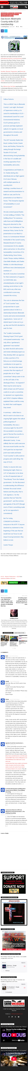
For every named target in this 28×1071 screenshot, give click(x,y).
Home (2, 10)
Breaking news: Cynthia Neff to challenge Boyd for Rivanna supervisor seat (21, 601)
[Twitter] (5, 30)
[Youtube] (18, 1017)
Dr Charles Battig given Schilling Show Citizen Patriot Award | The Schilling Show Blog (15, 790)
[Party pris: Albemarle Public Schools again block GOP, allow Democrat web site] (14, 638)
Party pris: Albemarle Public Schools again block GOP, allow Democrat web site (14, 643)
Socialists (3, 71)
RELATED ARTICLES (8, 632)
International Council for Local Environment (11, 58)
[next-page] (15, 648)
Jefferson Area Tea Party (9, 86)
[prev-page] (13, 648)
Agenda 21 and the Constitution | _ (14, 743)
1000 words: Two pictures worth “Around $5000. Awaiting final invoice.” (4, 643)
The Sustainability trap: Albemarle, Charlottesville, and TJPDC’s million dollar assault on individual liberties (7, 602)
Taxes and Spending (5, 15)
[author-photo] (14, 613)
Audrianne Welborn (5, 578)
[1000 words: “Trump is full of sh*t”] (23, 638)
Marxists (8, 71)
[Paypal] (12, 1017)
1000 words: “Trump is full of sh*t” (22, 642)
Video (12, 15)
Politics (16, 14)
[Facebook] (2, 30)
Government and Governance (7, 14)
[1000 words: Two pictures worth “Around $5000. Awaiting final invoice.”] (5, 638)
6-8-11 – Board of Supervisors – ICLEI (10, 576)
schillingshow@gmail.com (17, 1013)
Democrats (22, 71)
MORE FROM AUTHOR (19, 632)
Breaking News (7, 10)
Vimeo (13, 578)
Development (11, 13)
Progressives (14, 71)
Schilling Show (5, 26)
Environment (18, 13)
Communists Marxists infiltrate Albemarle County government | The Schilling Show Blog (15, 811)
